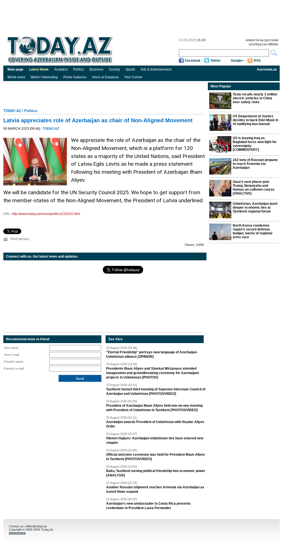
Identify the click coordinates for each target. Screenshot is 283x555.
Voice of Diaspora (105, 77)
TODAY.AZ (12, 111)
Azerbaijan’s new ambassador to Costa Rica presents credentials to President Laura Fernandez (148, 506)
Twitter (215, 61)
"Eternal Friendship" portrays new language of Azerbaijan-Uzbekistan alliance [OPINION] (152, 354)
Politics (78, 69)
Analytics (61, 69)
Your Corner (133, 77)
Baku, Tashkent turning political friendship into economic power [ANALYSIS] (155, 473)
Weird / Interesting (44, 77)
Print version (20, 239)
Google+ (237, 61)
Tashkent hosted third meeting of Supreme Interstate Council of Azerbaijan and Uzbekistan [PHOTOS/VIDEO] (155, 391)
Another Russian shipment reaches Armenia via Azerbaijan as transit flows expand (155, 489)
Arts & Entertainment (156, 69)
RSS (257, 61)
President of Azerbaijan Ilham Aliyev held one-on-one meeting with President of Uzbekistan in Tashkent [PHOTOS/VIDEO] (154, 408)
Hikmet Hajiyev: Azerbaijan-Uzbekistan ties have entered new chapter (154, 440)
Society (114, 69)
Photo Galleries (75, 77)
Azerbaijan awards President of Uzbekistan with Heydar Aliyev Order (155, 424)
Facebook (192, 61)
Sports (130, 69)
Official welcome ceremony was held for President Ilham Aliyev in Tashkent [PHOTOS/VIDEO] (155, 457)
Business (96, 69)
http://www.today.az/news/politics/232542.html (46, 214)
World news (16, 77)
